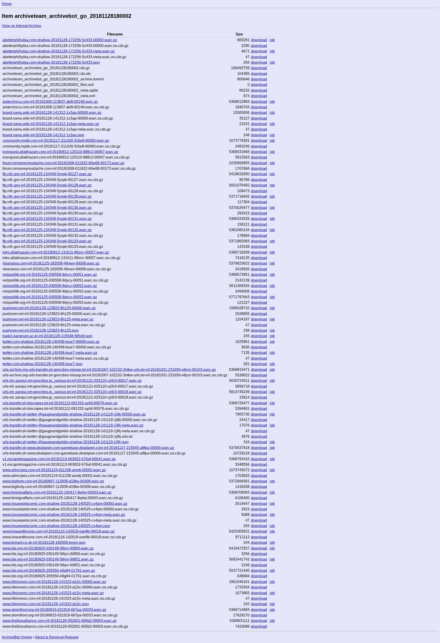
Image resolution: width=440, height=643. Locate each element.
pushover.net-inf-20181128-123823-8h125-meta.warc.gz (48, 319)
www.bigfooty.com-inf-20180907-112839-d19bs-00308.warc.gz (53, 481)
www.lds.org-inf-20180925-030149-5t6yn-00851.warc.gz (48, 559)
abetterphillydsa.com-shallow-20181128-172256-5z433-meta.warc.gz (59, 51)
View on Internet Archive (21, 26)
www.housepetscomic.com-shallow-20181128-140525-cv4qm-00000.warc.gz (65, 504)
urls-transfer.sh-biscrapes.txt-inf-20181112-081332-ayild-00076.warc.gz (60, 403)
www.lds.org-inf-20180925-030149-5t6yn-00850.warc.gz (48, 548)
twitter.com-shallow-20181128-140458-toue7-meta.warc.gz (50, 353)
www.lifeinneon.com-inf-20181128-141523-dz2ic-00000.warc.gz (54, 582)
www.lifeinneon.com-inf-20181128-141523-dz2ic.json (46, 604)
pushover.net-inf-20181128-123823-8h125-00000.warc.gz (49, 308)
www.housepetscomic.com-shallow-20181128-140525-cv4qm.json (56, 526)
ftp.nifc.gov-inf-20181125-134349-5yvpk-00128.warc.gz (47, 185)
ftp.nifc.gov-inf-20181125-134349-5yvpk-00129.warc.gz (47, 196)
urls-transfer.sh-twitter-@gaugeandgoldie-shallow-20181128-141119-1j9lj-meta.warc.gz (73, 425)
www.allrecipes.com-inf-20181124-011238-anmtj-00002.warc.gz (54, 470)
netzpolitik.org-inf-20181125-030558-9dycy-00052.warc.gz (50, 286)
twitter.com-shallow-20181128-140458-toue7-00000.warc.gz (51, 342)
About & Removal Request (56, 637)
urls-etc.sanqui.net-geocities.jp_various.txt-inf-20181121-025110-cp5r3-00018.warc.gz (72, 392)
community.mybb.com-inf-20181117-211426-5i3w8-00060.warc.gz (56, 140)
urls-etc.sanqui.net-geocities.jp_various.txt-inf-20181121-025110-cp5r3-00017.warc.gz (72, 381)
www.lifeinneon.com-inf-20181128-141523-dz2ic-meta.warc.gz (53, 593)
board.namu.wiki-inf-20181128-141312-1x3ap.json (43, 135)
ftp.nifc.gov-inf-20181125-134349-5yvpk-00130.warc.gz (47, 208)
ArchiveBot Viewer (17, 637)
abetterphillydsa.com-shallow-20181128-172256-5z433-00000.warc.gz (60, 40)
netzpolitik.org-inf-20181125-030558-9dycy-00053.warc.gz (50, 297)
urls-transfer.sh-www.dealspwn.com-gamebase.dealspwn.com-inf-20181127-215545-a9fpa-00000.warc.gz (88, 448)
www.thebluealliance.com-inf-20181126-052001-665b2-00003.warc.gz (60, 621)
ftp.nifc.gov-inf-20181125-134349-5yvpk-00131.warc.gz (47, 219)
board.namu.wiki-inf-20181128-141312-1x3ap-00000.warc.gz (52, 113)
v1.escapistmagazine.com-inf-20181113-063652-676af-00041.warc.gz (59, 459)
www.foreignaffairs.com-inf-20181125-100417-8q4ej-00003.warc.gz (57, 492)
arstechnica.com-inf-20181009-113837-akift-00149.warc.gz (50, 102)
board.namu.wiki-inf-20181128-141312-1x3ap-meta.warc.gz (51, 124)
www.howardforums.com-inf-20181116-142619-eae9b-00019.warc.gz (59, 531)
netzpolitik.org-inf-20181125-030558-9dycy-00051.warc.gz (50, 274)
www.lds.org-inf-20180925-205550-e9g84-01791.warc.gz (49, 570)
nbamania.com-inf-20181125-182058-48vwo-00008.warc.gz (51, 263)
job (272, 40)
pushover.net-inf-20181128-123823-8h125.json (41, 330)
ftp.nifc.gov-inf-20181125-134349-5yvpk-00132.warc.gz (47, 230)
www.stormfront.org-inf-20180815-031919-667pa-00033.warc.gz (54, 610)
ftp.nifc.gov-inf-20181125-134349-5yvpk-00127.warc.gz (47, 174)
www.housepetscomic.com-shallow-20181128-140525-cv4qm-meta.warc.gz (64, 515)
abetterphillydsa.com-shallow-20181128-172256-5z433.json (51, 62)
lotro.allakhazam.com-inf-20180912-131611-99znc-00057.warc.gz (56, 252)
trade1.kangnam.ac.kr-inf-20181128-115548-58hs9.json (47, 336)
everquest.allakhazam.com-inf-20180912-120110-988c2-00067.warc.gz (60, 152)
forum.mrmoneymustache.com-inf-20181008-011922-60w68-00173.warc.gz (63, 163)
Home (7, 4)
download (259, 40)
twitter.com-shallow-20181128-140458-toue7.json (42, 364)
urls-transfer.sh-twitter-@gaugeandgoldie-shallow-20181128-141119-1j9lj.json (66, 442)
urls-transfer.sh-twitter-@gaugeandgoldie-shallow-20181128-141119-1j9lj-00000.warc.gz (74, 414)
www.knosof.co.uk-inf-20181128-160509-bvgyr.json (44, 542)
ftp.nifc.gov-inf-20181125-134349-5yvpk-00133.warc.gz (47, 241)
